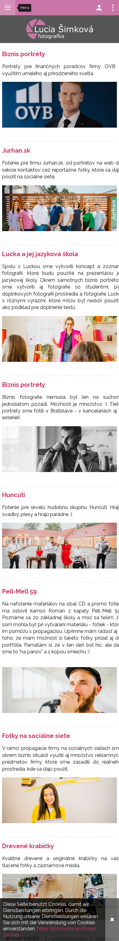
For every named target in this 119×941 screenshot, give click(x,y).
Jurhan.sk (16, 150)
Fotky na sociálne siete (36, 735)
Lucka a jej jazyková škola (40, 254)
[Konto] (99, 7)
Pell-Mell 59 (19, 591)
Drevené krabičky (28, 846)
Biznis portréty (23, 54)
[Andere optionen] (113, 7)
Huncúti (13, 495)
